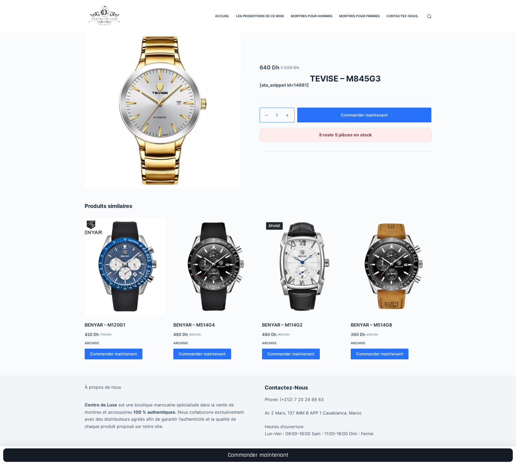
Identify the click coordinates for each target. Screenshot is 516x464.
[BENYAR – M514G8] (391, 266)
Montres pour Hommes (311, 16)
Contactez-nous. (402, 16)
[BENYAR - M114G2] (302, 266)
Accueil (222, 16)
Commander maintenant (364, 115)
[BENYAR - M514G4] (213, 266)
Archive (92, 343)
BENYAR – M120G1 (105, 325)
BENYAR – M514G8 (371, 325)
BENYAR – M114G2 (282, 325)
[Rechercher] (429, 16)
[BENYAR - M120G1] (125, 266)
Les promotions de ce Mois (260, 16)
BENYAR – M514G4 (194, 325)
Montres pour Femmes (359, 16)
